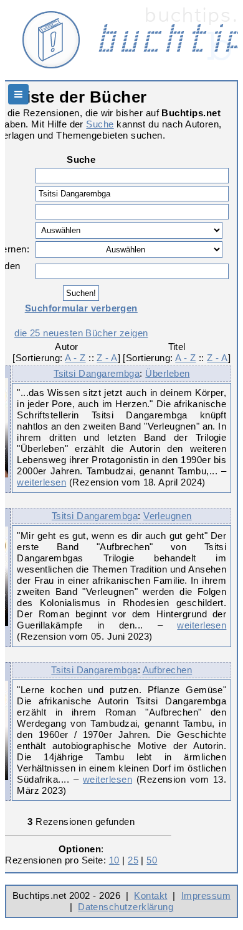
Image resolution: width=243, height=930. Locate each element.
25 (133, 860)
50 (151, 860)
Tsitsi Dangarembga (97, 373)
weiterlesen (41, 482)
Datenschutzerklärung (125, 906)
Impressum (206, 895)
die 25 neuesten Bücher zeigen (81, 333)
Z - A (107, 357)
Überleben (167, 373)
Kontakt (150, 895)
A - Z (75, 357)
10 (114, 860)
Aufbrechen (168, 670)
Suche (99, 124)
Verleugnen (167, 515)
